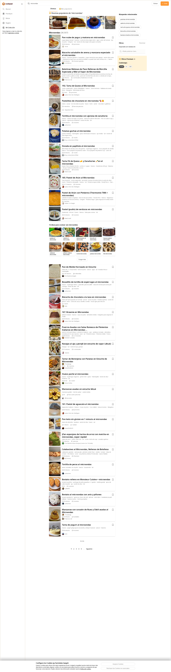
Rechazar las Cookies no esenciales (118, 668)
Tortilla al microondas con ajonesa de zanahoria (84, 116)
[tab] (12, 9)
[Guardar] (113, 37)
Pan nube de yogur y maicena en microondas (83, 37)
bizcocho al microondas (128, 31)
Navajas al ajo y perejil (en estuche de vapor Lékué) (86, 343)
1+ (126, 66)
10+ (130, 66)
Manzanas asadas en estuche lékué (79, 389)
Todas (121, 66)
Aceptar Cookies (118, 664)
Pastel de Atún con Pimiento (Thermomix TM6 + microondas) (85, 194)
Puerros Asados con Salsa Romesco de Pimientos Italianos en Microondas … (85, 328)
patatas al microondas (127, 19)
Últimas (53, 9)
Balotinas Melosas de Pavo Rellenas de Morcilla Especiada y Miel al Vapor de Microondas (84, 70)
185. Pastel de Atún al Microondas (78, 177)
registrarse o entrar (13, 33)
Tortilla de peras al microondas (76, 464)
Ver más (82, 541)
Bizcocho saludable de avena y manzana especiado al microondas (86, 54)
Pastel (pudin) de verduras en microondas (82, 209)
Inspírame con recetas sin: (127, 47)
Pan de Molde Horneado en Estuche (79, 267)
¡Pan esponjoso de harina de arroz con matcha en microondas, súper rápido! (85, 435)
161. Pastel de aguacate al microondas (80, 404)
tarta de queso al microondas (130, 27)
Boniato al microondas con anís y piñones (81, 494)
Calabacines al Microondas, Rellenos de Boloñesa (85, 449)
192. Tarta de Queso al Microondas (78, 85)
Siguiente (89, 549)
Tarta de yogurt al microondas (76, 524)
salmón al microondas (127, 23)
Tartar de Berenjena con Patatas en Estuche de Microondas (84, 360)
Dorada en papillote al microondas (78, 146)
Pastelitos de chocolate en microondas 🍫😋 (83, 100)
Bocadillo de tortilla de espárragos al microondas (85, 282)
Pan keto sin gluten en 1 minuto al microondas (84, 419)
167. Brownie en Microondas (75, 312)
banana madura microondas (129, 35)
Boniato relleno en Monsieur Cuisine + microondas (86, 479)
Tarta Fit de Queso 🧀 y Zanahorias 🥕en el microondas (82, 162)
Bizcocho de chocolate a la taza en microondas (84, 297)
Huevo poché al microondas (75, 374)
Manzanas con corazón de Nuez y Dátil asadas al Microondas (85, 511)
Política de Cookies (85, 669)
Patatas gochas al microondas (76, 131)
